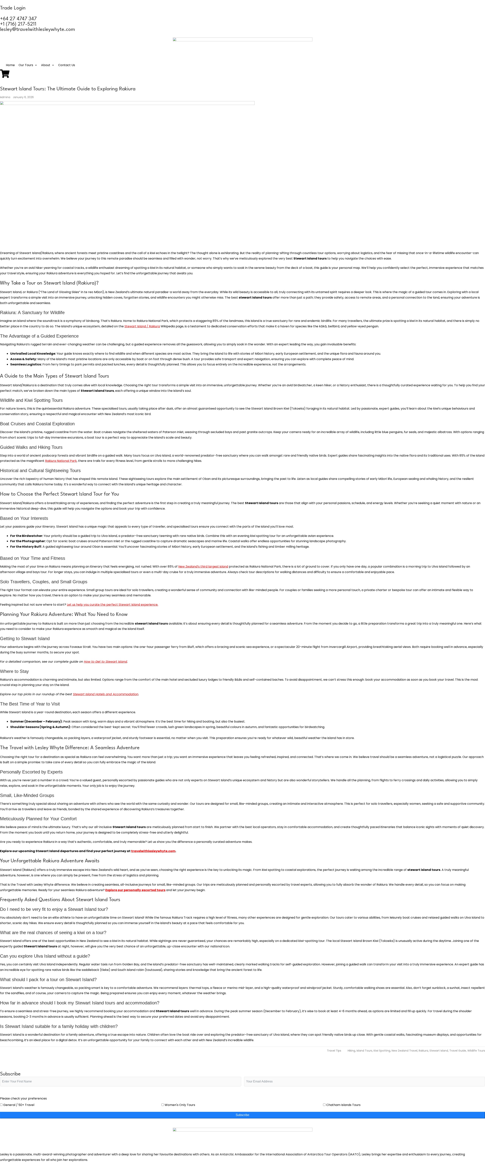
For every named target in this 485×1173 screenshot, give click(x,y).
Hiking (351, 1051)
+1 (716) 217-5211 (18, 24)
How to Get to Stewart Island (105, 661)
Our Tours (26, 65)
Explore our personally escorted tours (135, 890)
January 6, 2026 (23, 97)
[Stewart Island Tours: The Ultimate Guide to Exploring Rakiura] (242, 174)
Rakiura (423, 1051)
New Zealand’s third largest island (203, 566)
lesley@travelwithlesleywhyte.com (37, 29)
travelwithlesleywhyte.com (153, 851)
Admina (5, 97)
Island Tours (364, 1051)
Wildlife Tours (476, 1051)
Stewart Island (438, 1051)
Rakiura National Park (61, 461)
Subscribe (242, 1115)
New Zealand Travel (404, 1051)
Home (10, 65)
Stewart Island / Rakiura (142, 326)
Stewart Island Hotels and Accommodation (105, 694)
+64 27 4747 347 (18, 18)
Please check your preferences (23, 1098)
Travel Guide (457, 1051)
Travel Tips (334, 1051)
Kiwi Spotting (382, 1051)
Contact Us (66, 65)
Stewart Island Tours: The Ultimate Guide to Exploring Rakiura (67, 89)
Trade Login (13, 8)
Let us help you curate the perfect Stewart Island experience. (112, 604)
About (45, 65)
